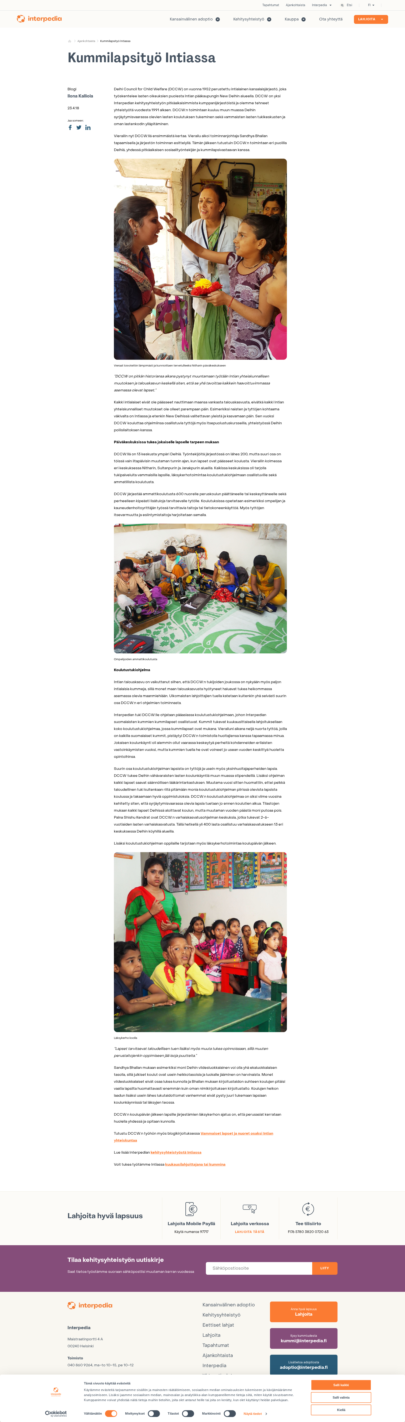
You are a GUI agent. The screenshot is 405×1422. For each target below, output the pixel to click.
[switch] (154, 1413)
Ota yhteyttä (331, 19)
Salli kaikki (341, 1385)
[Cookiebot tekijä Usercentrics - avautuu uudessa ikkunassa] (56, 1414)
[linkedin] (87, 128)
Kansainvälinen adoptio (191, 19)
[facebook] (70, 128)
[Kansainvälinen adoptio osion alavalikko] (218, 19)
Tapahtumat (270, 5)
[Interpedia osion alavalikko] (330, 5)
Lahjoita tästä (250, 1232)
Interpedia (319, 5)
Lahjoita (366, 19)
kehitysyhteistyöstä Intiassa (176, 1152)
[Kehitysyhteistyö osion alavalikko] (269, 19)
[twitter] (78, 128)
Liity (324, 1268)
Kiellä (341, 1410)
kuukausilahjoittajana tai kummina (195, 1164)
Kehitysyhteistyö (248, 19)
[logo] (135, 1306)
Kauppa (292, 19)
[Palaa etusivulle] (39, 19)
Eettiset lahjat (218, 1325)
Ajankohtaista (295, 5)
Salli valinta (341, 1397)
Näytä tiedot (253, 1413)
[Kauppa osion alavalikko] (303, 19)
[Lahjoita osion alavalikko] (382, 19)
